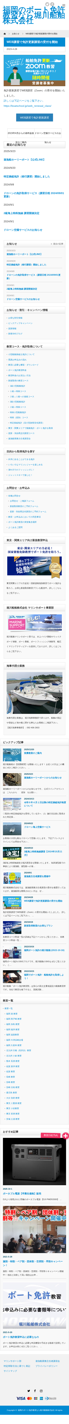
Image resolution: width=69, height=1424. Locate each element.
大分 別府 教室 (13, 1098)
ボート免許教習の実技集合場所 (22, 522)
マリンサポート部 (12, 1361)
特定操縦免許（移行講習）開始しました (27, 176)
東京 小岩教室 (12, 1108)
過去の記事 (58, 244)
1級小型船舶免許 (17, 386)
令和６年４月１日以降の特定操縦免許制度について (45, 804)
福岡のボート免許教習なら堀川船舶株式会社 (36, 1410)
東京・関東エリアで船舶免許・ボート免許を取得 (30, 428)
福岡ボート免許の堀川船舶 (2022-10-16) (44, 950)
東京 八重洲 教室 (14, 1103)
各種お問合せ (14, 496)
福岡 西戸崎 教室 (14, 1019)
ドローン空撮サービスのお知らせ (48, 135)
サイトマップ (10, 1371)
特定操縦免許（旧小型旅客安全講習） (27, 423)
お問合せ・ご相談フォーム (22, 501)
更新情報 (12, 328)
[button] (65, 1136)
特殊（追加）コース (19, 417)
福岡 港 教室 (11, 1014)
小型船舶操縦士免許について (21, 354)
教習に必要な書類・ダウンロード (23, 365)
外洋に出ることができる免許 (21, 459)
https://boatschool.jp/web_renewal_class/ (27, 105)
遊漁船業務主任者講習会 (19, 438)
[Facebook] (34, 1390)
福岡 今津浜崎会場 (14, 1040)
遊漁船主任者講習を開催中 (37, 876)
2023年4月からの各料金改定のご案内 (21, 135)
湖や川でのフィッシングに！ (21, 470)
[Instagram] (41, 1390)
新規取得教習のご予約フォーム (24, 506)
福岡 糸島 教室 (13, 1024)
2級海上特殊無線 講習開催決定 (21, 213)
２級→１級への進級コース (22, 396)
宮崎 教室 (10, 1082)
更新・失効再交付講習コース (21, 433)
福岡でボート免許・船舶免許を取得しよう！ (44, 977)
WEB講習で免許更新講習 (34, 117)
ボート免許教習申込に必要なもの (21, 1337)
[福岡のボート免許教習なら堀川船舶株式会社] (34, 15)
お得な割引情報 (15, 318)
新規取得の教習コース (18, 380)
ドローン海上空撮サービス (37, 827)
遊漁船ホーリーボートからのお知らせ (43, 777)
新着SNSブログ (15, 334)
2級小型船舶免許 (17, 402)
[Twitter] (28, 1390)
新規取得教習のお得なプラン (38, 925)
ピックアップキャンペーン (20, 323)
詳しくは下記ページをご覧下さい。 (24, 100)
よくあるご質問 (15, 527)
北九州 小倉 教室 (14, 1056)
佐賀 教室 (10, 1071)
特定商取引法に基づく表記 (17, 1366)
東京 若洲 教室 (13, 1114)
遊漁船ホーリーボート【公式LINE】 (25, 159)
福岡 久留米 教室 (14, 1045)
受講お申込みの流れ (17, 360)
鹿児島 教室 (11, 1092)
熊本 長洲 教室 (13, 1061)
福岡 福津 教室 (13, 1029)
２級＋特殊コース (18, 407)
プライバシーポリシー (47, 1366)
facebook (52, 4)
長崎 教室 (10, 1077)
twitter (47, 4)
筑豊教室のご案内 (33, 753)
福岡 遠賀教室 (12, 1035)
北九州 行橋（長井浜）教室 (18, 1050)
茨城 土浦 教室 (13, 1119)
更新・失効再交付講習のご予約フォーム (28, 511)
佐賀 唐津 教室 (13, 1066)
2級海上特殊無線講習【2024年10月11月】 (43, 853)
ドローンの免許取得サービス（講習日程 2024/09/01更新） (34, 277)
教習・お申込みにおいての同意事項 (24, 517)
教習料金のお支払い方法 (19, 375)
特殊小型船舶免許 (18, 412)
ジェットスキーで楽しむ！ (20, 475)
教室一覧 (9, 1008)
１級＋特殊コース (18, 391)
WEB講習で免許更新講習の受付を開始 (43, 901)
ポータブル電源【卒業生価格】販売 (23, 1193)
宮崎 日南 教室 (13, 1087)
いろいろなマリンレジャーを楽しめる (25, 464)
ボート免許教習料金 (17, 370)
